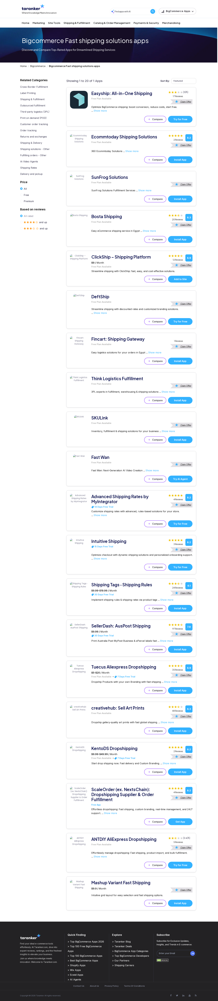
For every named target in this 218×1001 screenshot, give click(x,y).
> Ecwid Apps (75, 974)
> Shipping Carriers (123, 965)
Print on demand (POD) (33, 117)
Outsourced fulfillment (32, 105)
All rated (28, 216)
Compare (157, 119)
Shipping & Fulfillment (77, 22)
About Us (94, 986)
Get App (180, 821)
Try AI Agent (180, 479)
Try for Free (180, 119)
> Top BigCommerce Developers (130, 955)
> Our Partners (120, 960)
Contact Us (78, 986)
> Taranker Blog (121, 941)
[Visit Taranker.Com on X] (177, 995)
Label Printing (28, 93)
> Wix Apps (74, 970)
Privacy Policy (111, 986)
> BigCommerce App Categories (130, 951)
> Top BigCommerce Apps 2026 (86, 941)
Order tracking (28, 130)
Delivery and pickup (31, 173)
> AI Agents (74, 979)
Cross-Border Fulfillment (34, 86)
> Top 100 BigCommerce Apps (85, 955)
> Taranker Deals (122, 946)
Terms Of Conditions (134, 986)
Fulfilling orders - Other (33, 155)
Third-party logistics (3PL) (34, 111)
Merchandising (171, 22)
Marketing (39, 22)
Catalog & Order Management (111, 22)
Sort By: (165, 80)
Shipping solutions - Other (35, 149)
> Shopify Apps (76, 965)
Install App (180, 159)
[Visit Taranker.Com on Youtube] (189, 995)
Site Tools (54, 22)
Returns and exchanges (33, 136)
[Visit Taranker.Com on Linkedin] (183, 995)
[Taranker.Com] (33, 7)
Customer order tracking (34, 124)
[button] (177, 11)
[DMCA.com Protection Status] (162, 960)
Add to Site (180, 279)
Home (25, 22)
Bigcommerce (38, 66)
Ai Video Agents (29, 161)
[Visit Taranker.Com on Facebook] (171, 995)
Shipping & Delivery (31, 142)
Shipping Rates (28, 167)
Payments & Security (146, 22)
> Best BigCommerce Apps (83, 960)
